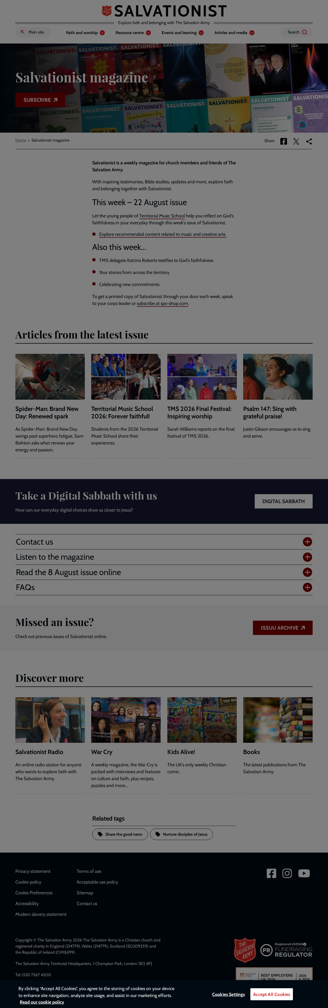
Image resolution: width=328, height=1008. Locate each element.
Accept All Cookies (271, 994)
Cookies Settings (228, 994)
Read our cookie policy (42, 1002)
